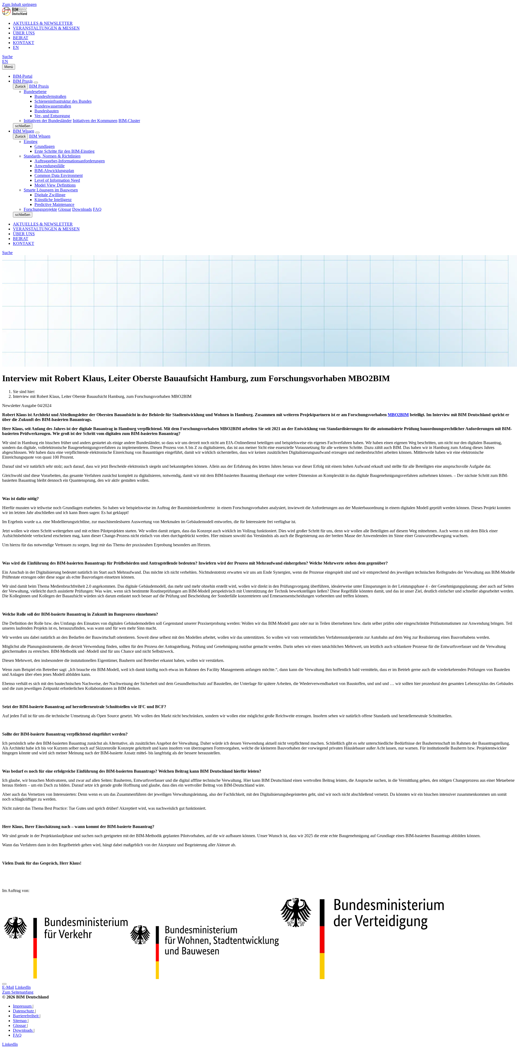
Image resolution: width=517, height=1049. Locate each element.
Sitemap (20, 1020)
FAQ (97, 209)
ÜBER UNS (24, 33)
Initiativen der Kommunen (95, 120)
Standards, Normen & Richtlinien (52, 156)
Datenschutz (24, 1011)
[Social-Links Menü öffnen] (4, 984)
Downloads (82, 209)
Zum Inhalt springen (19, 4)
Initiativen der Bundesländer (48, 120)
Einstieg (30, 141)
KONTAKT (23, 42)
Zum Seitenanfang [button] (17, 992)
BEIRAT (20, 37)
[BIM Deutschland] (14, 14)
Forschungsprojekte (40, 209)
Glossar (64, 209)
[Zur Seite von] (362, 977)
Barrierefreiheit (26, 1016)
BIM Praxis (23, 81)
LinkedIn (23, 987)
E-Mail (8, 987)
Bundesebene (35, 91)
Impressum (23, 1006)
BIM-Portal (22, 76)
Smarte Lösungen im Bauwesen (51, 190)
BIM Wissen (23, 131)
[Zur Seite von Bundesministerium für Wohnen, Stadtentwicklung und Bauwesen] (204, 977)
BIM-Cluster (129, 120)
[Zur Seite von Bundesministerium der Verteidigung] (65, 977)
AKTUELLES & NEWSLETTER (43, 23)
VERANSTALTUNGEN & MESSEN (46, 28)
